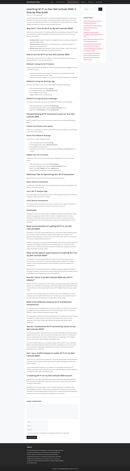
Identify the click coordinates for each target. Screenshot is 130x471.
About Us (83, 2)
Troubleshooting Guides (72, 2)
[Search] (100, 9)
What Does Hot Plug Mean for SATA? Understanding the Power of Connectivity (92, 27)
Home (52, 2)
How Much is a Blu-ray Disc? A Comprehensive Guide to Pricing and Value (92, 34)
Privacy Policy (99, 2)
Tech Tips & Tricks (60, 2)
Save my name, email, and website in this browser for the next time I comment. (48, 433)
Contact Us (90, 2)
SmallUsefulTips (33, 2)
